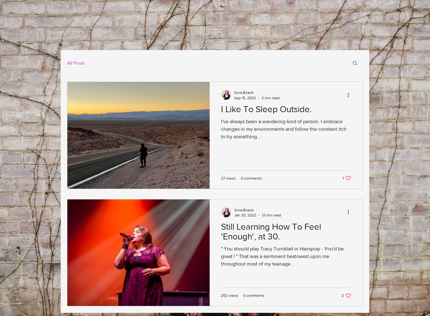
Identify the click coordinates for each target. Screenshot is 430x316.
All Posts (76, 63)
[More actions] (350, 95)
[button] (355, 63)
